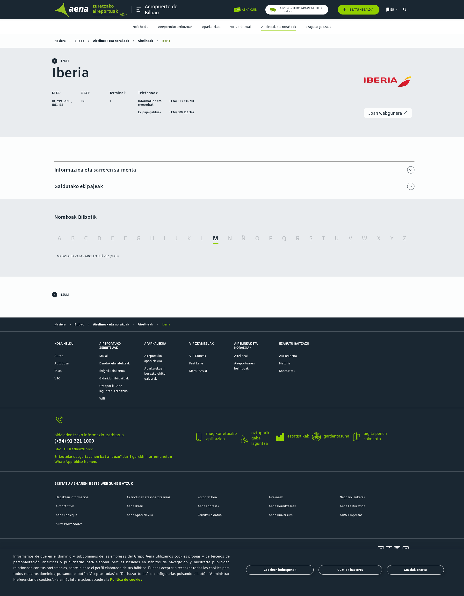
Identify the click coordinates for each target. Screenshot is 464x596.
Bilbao (79, 41)
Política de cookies (126, 579)
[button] (139, 10)
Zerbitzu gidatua (210, 515)
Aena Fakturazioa (352, 506)
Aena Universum (281, 515)
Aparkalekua (211, 27)
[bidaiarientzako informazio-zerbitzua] (122, 422)
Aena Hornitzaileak (282, 506)
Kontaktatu (287, 371)
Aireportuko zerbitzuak (175, 27)
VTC (57, 378)
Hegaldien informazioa (72, 497)
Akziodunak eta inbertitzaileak (149, 497)
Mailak (104, 356)
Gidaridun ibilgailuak (114, 378)
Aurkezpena (288, 356)
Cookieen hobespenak (280, 570)
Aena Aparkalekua (140, 515)
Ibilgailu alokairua (112, 371)
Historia (284, 363)
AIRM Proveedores (69, 524)
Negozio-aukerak (352, 497)
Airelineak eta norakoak (278, 27)
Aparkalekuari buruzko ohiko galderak (155, 373)
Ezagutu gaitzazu (319, 27)
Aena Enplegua (66, 515)
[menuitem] (140, 26)
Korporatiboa (207, 497)
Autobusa (61, 363)
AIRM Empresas (351, 515)
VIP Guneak (197, 356)
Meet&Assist (198, 371)
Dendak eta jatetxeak (114, 363)
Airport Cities (65, 506)
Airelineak (145, 41)
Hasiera (60, 41)
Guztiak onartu (415, 570)
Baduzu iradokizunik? (73, 449)
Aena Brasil (135, 506)
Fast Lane (196, 363)
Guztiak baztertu (350, 570)
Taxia (58, 371)
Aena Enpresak (208, 506)
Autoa (58, 356)
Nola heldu (140, 27)
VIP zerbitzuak (241, 27)
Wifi (102, 398)
